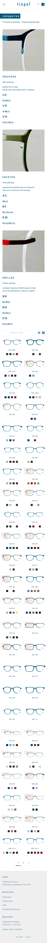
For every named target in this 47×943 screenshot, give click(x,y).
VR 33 (12, 414)
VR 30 (35, 436)
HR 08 (35, 805)
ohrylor (7, 313)
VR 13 (12, 633)
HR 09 (12, 827)
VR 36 (35, 371)
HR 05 (12, 784)
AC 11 (35, 719)
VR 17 (35, 565)
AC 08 (12, 698)
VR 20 (35, 544)
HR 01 (12, 741)
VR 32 (35, 414)
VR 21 (12, 544)
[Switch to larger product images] (39, 332)
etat (5, 201)
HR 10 (35, 827)
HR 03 (12, 762)
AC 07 (35, 676)
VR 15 (12, 608)
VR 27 (12, 479)
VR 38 (35, 350)
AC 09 (35, 698)
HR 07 (12, 805)
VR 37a (12, 371)
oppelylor (8, 324)
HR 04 (35, 762)
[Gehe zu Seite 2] (28, 863)
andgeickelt (9, 223)
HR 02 (35, 741)
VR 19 (12, 565)
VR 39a (12, 350)
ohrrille (6, 302)
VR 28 (35, 458)
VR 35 (12, 393)
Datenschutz (8, 901)
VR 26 (35, 479)
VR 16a (35, 587)
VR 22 (35, 522)
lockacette (8, 212)
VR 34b (34, 393)
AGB (4, 905)
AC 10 (12, 719)
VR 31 (12, 436)
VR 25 (12, 501)
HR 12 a (34, 848)
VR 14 (35, 608)
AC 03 (35, 633)
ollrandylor (8, 122)
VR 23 (12, 522)
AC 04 (12, 655)
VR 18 (12, 587)
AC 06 (12, 676)
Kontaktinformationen (11, 909)
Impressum (7, 897)
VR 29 (12, 458)
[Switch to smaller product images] (43, 332)
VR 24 (35, 501)
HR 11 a (12, 848)
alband (7, 100)
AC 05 (35, 655)
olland (6, 111)
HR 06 (35, 784)
